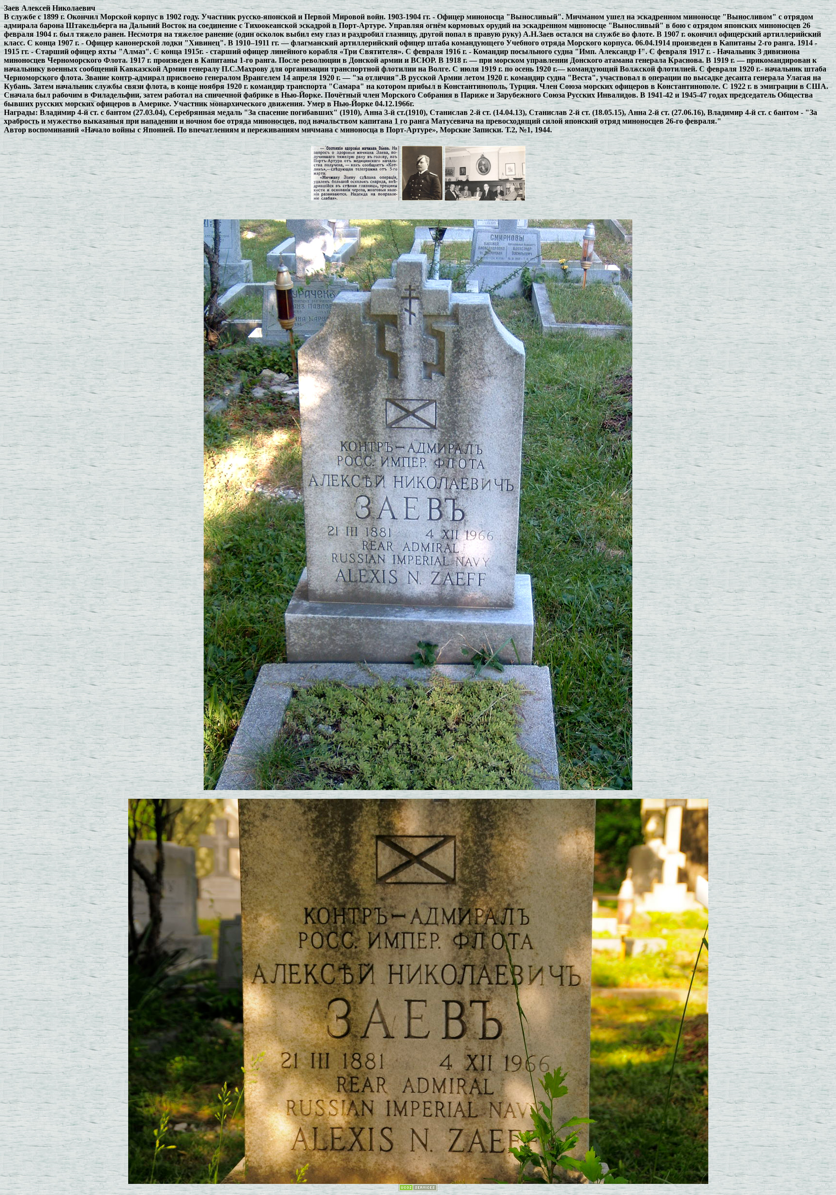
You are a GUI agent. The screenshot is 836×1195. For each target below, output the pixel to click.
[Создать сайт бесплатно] (418, 1188)
